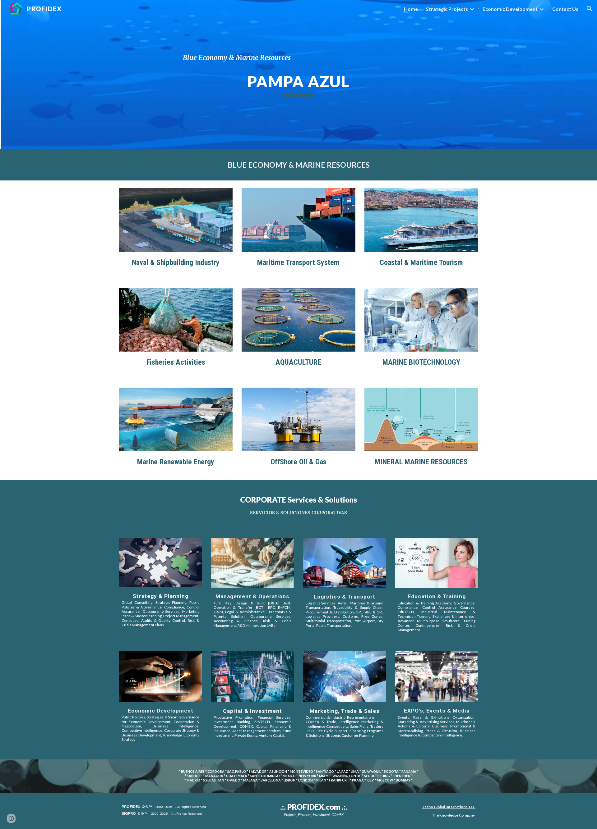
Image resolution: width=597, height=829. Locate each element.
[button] (589, 8)
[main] (298, 57)
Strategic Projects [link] (447, 9)
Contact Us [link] (565, 9)
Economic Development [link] (510, 9)
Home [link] (411, 9)
